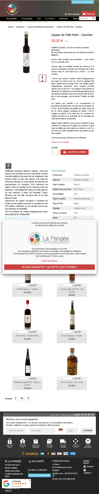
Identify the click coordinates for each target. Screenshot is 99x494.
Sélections (77, 18)
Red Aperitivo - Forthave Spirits (27, 336)
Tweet (21, 398)
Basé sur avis (17, 486)
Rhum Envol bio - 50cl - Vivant (72, 382)
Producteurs (26, 18)
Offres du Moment (14, 22)
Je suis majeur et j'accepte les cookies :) (49, 267)
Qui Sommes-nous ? (12, 465)
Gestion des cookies (12, 471)
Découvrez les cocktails (60, 142)
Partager (15, 398)
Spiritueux (63, 18)
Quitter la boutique (49, 261)
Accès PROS (54, 415)
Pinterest (28, 398)
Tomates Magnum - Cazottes (27, 289)
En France (50, 18)
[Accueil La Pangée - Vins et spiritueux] (12, 8)
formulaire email (69, 479)
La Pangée (16, 481)
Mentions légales (11, 468)
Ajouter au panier (74, 152)
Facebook (90, 466)
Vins (39, 18)
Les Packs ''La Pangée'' (38, 22)
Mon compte (36, 461)
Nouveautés (11, 18)
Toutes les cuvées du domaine (17, 217)
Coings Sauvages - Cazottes (72, 336)
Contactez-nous (66, 415)
